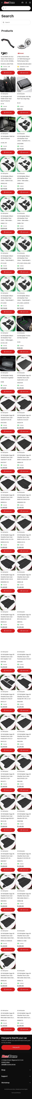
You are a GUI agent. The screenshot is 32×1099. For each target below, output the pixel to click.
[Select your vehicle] (22, 2)
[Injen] (4, 53)
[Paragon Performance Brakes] (20, 53)
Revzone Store (11, 1089)
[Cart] (30, 2)
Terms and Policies (16, 1092)
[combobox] (13, 8)
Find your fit (16, 1047)
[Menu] (2, 3)
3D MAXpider (4, 94)
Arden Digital (24, 1089)
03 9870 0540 (5, 1062)
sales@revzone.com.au (8, 1064)
